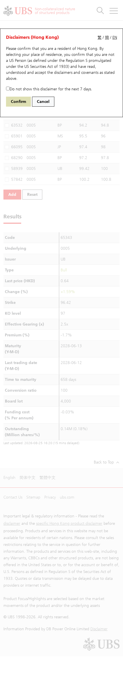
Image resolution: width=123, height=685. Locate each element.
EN (114, 37)
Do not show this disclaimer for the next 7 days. (51, 89)
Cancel (43, 101)
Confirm (18, 101)
